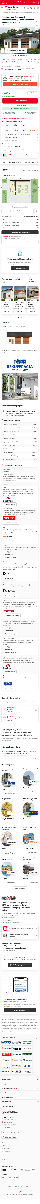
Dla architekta (5, 1148)
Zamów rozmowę (31, 155)
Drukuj (7, 415)
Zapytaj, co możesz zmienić (20, 242)
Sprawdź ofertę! (10, 596)
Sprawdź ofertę (10, 504)
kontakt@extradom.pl (10, 1125)
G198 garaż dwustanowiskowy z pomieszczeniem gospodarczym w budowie (16, 907)
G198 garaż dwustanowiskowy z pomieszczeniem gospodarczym (25, 12)
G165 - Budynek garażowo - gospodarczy (32, 304)
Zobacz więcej (9, 579)
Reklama (3, 1154)
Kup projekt (21, 101)
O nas (3, 1145)
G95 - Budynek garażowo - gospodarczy (19, 304)
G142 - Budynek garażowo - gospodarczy (6, 304)
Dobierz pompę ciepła (12, 615)
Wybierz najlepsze (10, 557)
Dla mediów (4, 1160)
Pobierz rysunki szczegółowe (21, 232)
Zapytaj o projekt (21, 105)
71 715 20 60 (11, 154)
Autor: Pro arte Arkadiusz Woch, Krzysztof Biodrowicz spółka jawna (19, 351)
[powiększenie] (36, 211)
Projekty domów (6, 1079)
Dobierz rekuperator (11, 689)
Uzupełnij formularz (20, 1010)
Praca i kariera (5, 1157)
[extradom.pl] (12, 7)
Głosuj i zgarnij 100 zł (20, 84)
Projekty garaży (6, 12)
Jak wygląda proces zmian (31, 170)
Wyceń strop (9, 541)
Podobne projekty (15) (20, 55)
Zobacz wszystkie (31, 280)
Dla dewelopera (5, 1151)
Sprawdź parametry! (11, 652)
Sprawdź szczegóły (11, 523)
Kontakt (3, 1142)
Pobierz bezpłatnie (20, 268)
